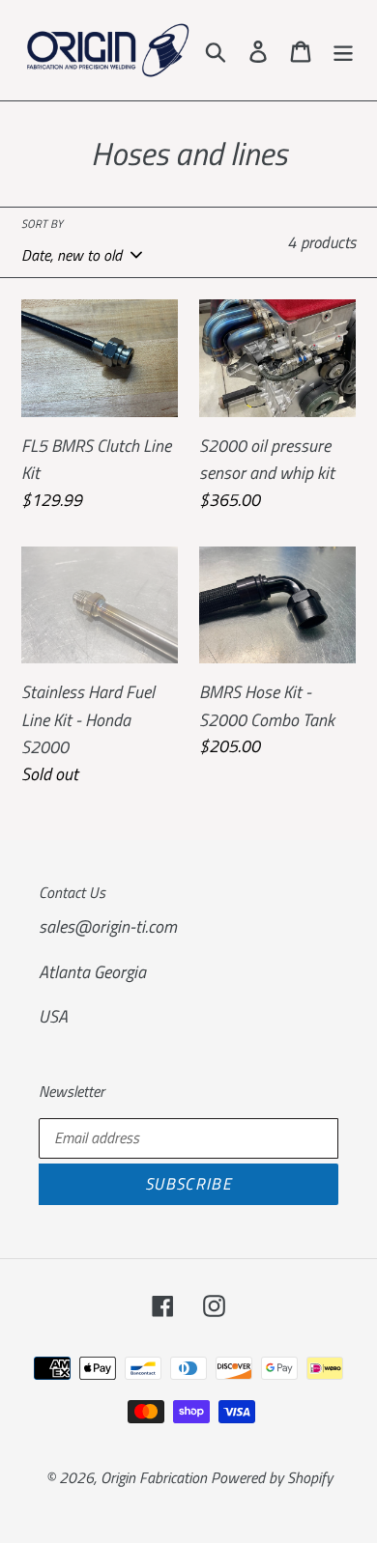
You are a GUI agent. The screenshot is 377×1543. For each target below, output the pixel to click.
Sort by (42, 224)
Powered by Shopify (272, 1477)
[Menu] (343, 50)
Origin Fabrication (156, 1477)
